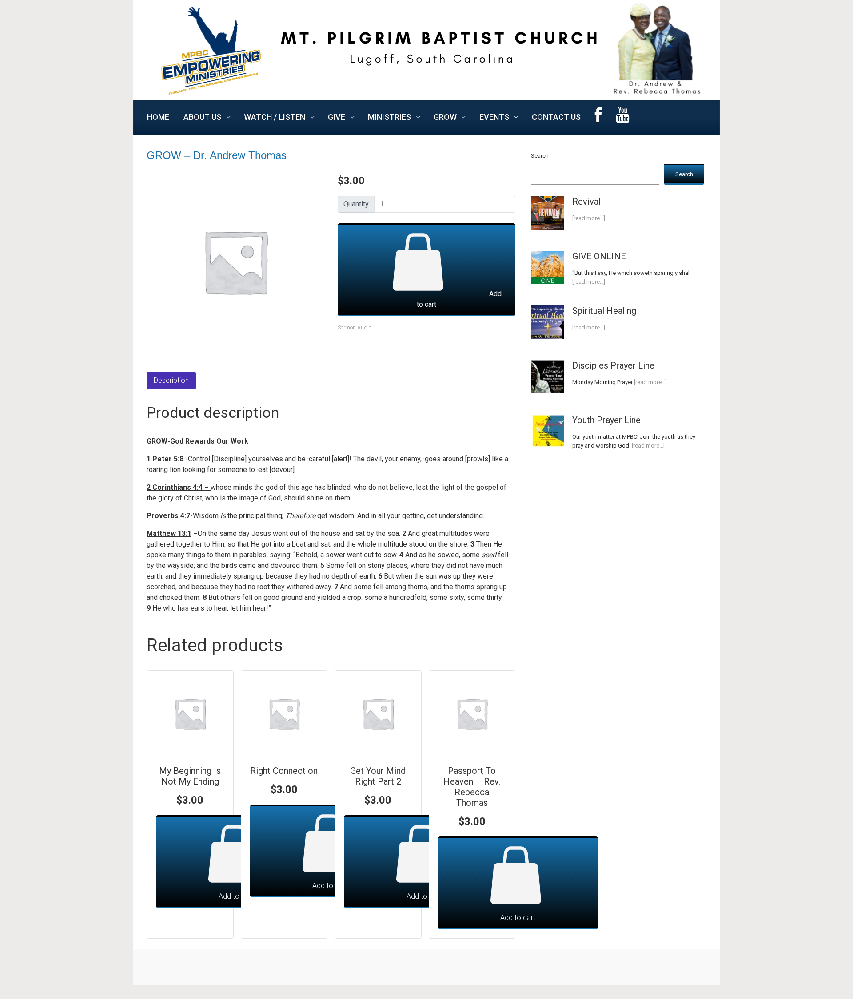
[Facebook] (598, 117)
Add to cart (459, 299)
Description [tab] (171, 380)
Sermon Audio (354, 327)
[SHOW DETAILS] (190, 714)
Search (540, 155)
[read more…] (588, 218)
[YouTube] (622, 117)
